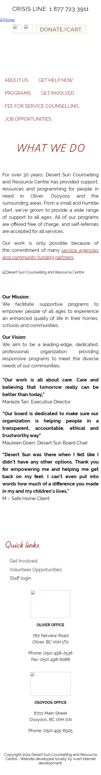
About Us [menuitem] (16, 80)
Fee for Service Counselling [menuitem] (41, 106)
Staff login (20, 578)
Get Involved (23, 561)
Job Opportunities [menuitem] (28, 119)
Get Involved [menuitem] (57, 93)
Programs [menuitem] (18, 93)
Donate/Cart (61, 29)
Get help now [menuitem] (56, 80)
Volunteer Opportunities (36, 569)
